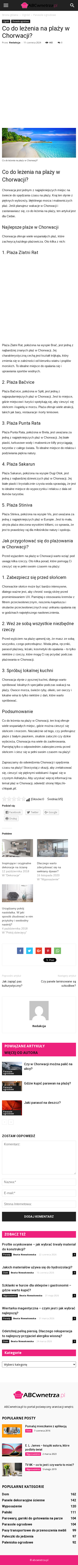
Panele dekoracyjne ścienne (23, 1500)
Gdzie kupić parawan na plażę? (47, 1083)
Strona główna (10, 15)
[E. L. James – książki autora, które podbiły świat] (12, 1450)
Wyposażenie (10, 1295)
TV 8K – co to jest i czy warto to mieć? (49, 1464)
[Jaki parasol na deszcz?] (12, 1107)
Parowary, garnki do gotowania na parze (32, 1518)
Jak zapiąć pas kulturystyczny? (12, 984)
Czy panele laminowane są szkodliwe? (58, 984)
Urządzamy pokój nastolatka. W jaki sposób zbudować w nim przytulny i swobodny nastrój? (17, 916)
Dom (5, 1272)
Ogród (6, 21)
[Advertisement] (39, 87)
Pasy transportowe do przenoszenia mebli (34, 1530)
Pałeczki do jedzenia (17, 1536)
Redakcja (14, 42)
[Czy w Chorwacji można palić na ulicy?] (12, 1068)
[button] (72, 5)
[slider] (14, 798)
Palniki (7, 1512)
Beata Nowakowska (24, 1254)
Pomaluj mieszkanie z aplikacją (46, 1426)
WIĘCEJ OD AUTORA (21, 1052)
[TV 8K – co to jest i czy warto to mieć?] (12, 1469)
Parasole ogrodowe (20, 21)
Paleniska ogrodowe (17, 1542)
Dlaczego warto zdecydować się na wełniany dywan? (49, 867)
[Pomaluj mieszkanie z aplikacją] (12, 1430)
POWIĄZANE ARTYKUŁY (24, 1046)
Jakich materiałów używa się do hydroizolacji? (37, 1267)
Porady (6, 1254)
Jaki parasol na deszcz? (42, 1103)
